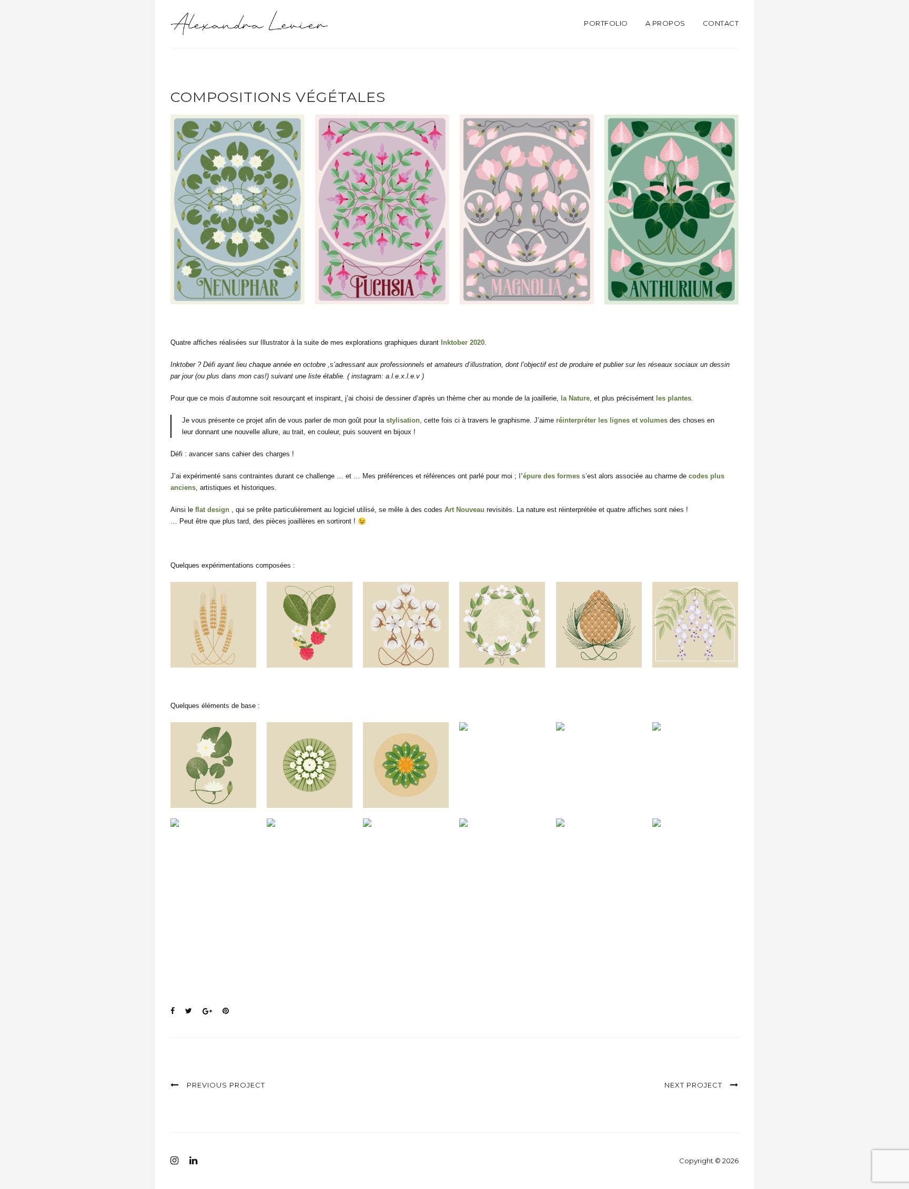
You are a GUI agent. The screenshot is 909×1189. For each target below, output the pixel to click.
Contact (721, 23)
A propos (665, 23)
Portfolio (606, 23)
